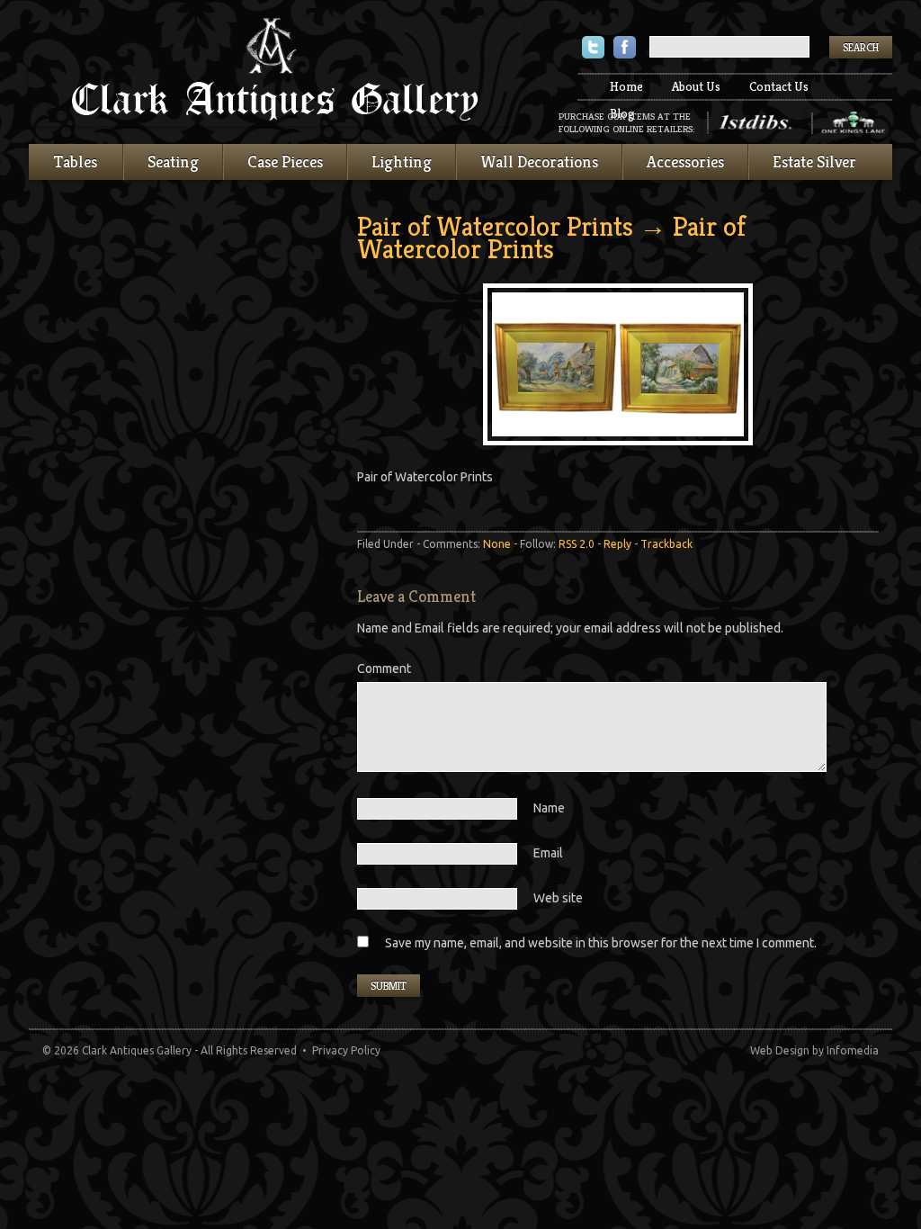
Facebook (624, 49)
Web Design (779, 1050)
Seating (173, 161)
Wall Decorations (539, 161)
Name (549, 808)
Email (548, 853)
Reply (617, 544)
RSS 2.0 (577, 544)
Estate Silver (814, 161)
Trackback (666, 544)
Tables (75, 161)
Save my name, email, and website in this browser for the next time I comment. (601, 943)
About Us (696, 86)
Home (626, 86)
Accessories (685, 161)
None (497, 544)
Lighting (401, 161)
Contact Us (779, 86)
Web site (558, 898)
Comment (384, 668)
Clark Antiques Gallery (276, 72)
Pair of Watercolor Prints (495, 227)
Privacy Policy (346, 1050)
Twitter (593, 49)
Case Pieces (285, 161)
